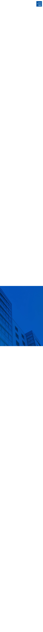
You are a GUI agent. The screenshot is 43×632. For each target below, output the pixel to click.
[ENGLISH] (34, 4)
